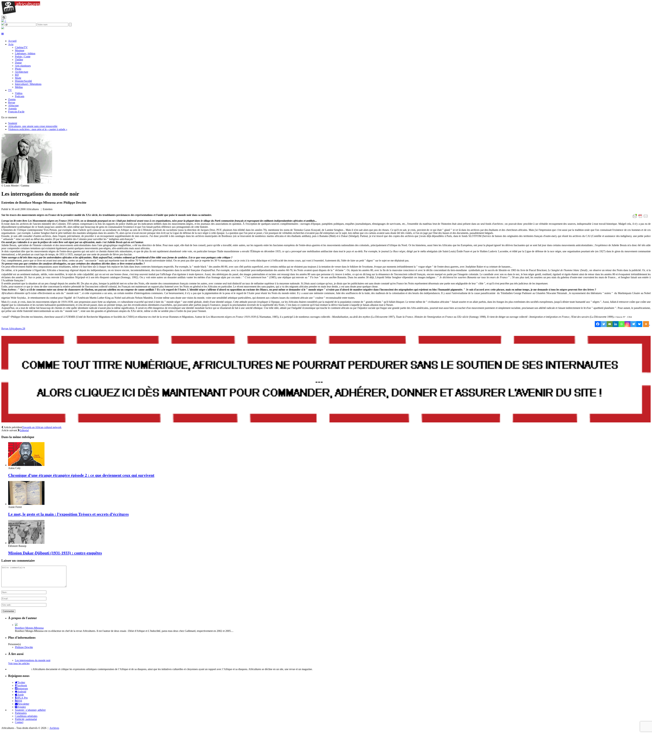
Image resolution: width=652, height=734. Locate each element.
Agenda (12, 108)
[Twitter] (604, 324)
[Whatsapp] (621, 324)
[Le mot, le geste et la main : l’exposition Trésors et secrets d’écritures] (26, 503)
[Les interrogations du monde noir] (26, 182)
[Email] (610, 324)
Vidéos (18, 93)
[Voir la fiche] (16, 624)
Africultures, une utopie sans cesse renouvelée (32, 126)
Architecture (21, 71)
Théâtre (19, 59)
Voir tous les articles (19, 663)
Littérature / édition (25, 53)
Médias (19, 87)
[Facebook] (598, 324)
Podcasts (19, 96)
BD (17, 74)
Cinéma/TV (21, 47)
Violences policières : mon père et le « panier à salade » (37, 129)
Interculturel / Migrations (28, 84)
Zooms (12, 99)
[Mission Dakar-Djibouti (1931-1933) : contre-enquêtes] (26, 542)
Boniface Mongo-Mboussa (29, 627)
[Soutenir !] (326, 379)
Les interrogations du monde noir (32, 660)
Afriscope (13, 105)
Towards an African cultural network (41, 427)
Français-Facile (16, 111)
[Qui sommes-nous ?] (2, 28)
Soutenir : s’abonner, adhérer (30, 710)
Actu (10, 44)
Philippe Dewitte (24, 647)
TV (10, 90)
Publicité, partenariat (26, 719)
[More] (646, 324)
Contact (19, 722)
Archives (54, 728)
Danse (18, 62)
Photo (18, 68)
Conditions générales (26, 716)
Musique (19, 50)
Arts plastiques (23, 65)
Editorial (24, 430)
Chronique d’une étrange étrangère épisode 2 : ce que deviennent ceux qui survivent (81, 475)
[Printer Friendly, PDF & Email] (641, 218)
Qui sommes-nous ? (19, 669)
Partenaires (21, 713)
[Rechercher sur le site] (3, 17)
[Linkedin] (616, 324)
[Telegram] (633, 324)
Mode (18, 77)
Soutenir (12, 123)
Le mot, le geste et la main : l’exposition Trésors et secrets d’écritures (68, 514)
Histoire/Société (23, 81)
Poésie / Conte (22, 56)
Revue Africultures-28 (13, 328)
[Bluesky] (639, 324)
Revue (11, 102)
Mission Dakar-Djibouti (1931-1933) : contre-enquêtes (55, 553)
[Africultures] (20, 14)
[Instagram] (627, 324)
